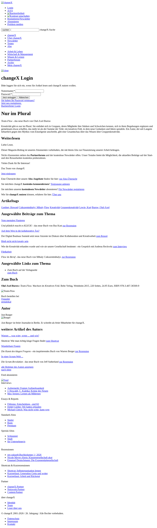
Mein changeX (14, 65)
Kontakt (11, 524)
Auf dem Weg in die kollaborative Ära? (20, 231)
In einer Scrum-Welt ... (12, 356)
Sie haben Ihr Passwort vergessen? (18, 100)
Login (10, 7)
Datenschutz (13, 518)
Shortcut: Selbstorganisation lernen (24, 470)
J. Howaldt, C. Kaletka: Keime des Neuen (27, 391)
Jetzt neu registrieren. (11, 103)
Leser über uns (14, 508)
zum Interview (120, 246)
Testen (10, 43)
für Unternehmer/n (16, 441)
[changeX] (6, 2)
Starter (10, 420)
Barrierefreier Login (11, 106)
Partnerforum (13, 59)
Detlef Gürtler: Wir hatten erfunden (24, 407)
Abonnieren (13, 21)
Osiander (5, 299)
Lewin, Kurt (85, 207)
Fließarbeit (6, 251)
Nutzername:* (8, 91)
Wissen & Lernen (15, 57)
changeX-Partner (15, 486)
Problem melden (15, 24)
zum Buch (12, 272)
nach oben (6, 369)
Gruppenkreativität (70, 207)
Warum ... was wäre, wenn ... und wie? (20, 335)
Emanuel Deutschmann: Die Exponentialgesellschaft (32, 460)
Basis (10, 423)
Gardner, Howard (9, 207)
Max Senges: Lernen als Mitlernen (24, 393)
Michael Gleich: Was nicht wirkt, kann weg (28, 409)
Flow (46, 207)
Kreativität (55, 207)
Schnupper (12, 436)
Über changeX (14, 38)
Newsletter (12, 40)
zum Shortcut (52, 341)
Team (10, 505)
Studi (9, 438)
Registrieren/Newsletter (18, 18)
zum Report (101, 236)
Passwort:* (6, 94)
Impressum (12, 521)
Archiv (10, 62)
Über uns (56, 194)
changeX (11, 35)
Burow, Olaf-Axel (100, 207)
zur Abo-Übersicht (68, 179)
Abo (9, 46)
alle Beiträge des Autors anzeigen (17, 367)
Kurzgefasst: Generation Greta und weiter (27, 473)
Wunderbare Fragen (10, 346)
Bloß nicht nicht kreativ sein (14, 241)
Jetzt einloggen (8, 173)
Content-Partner (15, 492)
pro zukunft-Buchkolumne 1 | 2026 (24, 454)
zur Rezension (69, 225)
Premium (11, 425)
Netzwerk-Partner (16, 489)
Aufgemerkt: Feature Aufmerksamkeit (25, 388)
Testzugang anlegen (60, 184)
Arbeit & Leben (15, 51)
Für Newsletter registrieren (71, 189)
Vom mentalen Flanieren (13, 220)
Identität (11, 502)
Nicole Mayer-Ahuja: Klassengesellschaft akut (29, 457)
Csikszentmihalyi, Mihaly (31, 207)
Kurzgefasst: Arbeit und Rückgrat (23, 476)
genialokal (6, 301)
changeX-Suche (47, 29)
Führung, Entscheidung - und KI (23, 404)
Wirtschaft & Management (20, 54)
